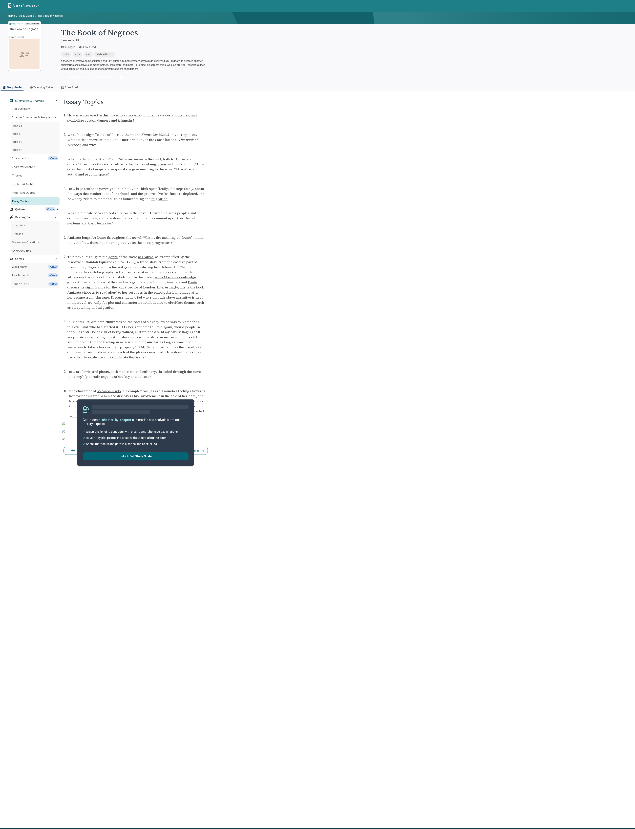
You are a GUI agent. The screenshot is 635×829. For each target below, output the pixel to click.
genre (113, 257)
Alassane (101, 297)
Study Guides (26, 15)
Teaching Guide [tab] (43, 87)
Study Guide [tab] (14, 87)
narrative (145, 257)
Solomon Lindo (109, 391)
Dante (192, 282)
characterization (135, 302)
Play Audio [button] (105, 76)
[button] (121, 77)
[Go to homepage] (23, 6)
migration (158, 164)
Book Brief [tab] (71, 87)
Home (11, 15)
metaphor (75, 357)
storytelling (81, 307)
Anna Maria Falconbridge (175, 277)
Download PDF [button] (77, 76)
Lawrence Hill (70, 40)
